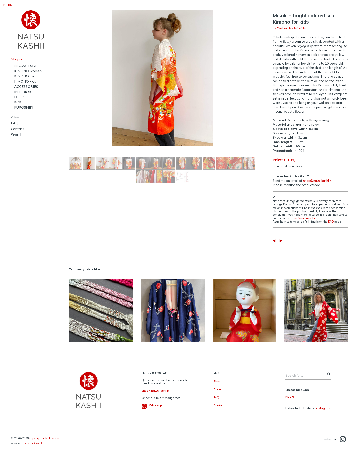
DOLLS (19, 97)
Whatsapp (156, 405)
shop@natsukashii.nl (317, 181)
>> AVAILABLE (26, 66)
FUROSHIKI (23, 107)
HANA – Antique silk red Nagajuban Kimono (316, 308)
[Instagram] (342, 439)
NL (287, 396)
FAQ (14, 123)
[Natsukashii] (31, 29)
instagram (323, 408)
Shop (15, 59)
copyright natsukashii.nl (44, 438)
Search (16, 134)
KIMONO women (28, 71)
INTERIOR (22, 92)
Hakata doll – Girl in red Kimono (244, 308)
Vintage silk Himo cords (101, 308)
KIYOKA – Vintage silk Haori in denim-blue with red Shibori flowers (172, 308)
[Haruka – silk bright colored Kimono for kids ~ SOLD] (280, 241)
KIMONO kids (25, 81)
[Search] (328, 374)
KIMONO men (25, 76)
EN (292, 396)
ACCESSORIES (26, 86)
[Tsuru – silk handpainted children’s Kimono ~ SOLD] (274, 241)
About (16, 117)
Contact (17, 129)
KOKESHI (22, 102)
